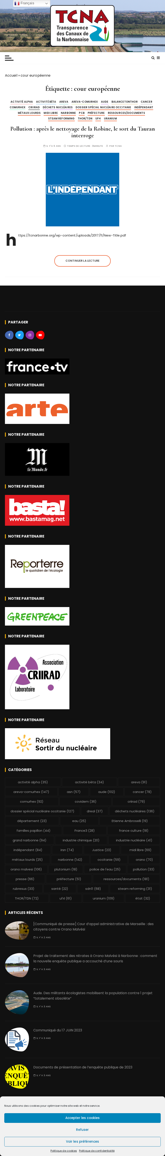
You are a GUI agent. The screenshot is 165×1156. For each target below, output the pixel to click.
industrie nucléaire (134, 840)
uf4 (98, 118)
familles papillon (33, 830)
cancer (146, 102)
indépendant (143, 107)
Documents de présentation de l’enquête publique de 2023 (82, 1067)
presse (25, 879)
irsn (67, 850)
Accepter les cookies (82, 1118)
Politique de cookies (63, 1151)
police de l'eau (105, 869)
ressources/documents (126, 113)
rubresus (23, 888)
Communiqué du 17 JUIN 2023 (57, 1030)
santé (59, 888)
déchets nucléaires (58, 107)
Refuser (82, 1129)
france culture (133, 830)
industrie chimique (81, 840)
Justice (101, 850)
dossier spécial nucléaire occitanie (103, 107)
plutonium (65, 869)
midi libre (51, 113)
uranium (110, 118)
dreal (95, 811)
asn (74, 792)
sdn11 (93, 888)
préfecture (96, 113)
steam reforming (61, 118)
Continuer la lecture (82, 261)
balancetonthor (125, 102)
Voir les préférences (82, 1141)
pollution (143, 869)
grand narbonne (29, 840)
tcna (118, 146)
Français (27, 3)
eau (79, 821)
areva (64, 102)
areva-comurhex (85, 102)
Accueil (11, 75)
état (142, 898)
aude (104, 102)
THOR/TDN (85, 118)
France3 (85, 830)
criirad (34, 107)
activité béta (46, 102)
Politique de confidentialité (97, 1151)
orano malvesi (26, 869)
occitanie (109, 859)
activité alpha (22, 102)
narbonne (68, 113)
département (32, 821)
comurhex (17, 107)
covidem (85, 801)
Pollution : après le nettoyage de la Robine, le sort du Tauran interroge (82, 132)
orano (144, 859)
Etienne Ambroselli (130, 821)
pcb (81, 113)
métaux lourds (29, 113)
